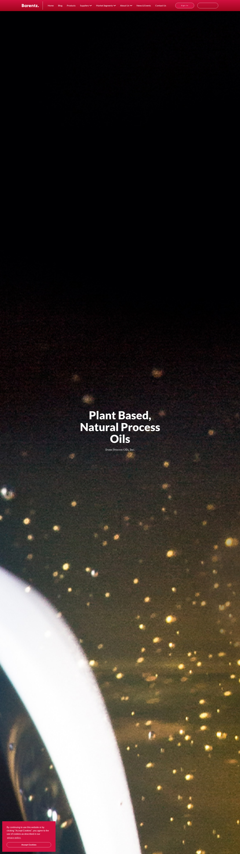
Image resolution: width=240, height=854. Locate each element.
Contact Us (160, 5)
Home (51, 5)
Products (71, 5)
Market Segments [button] (104, 5)
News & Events (144, 5)
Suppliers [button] (84, 5)
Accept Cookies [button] (28, 845)
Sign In (184, 5)
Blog (60, 5)
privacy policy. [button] (14, 838)
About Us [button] (124, 5)
